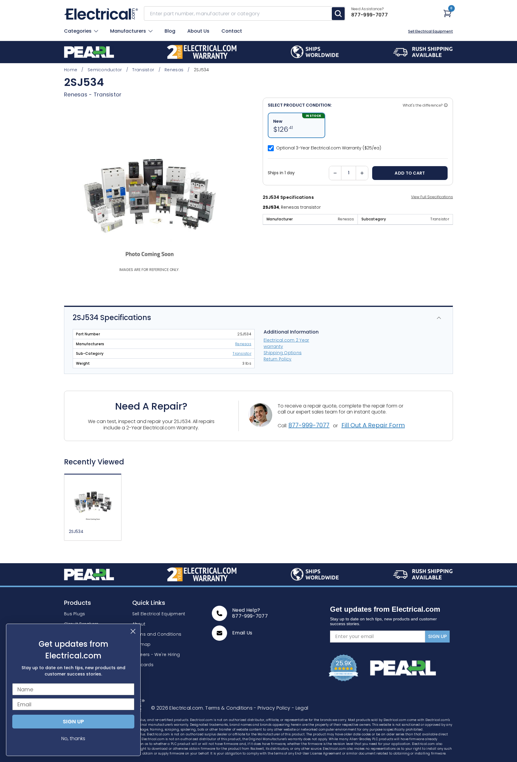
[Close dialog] (133, 631)
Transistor (108, 94)
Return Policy (277, 359)
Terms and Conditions (157, 634)
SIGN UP (437, 636)
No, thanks (73, 738)
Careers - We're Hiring (156, 655)
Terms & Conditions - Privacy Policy (248, 708)
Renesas (243, 343)
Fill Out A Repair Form (373, 425)
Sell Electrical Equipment (430, 31)
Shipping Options (283, 353)
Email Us (242, 633)
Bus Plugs (74, 614)
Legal (300, 708)
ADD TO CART (410, 173)
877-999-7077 (308, 425)
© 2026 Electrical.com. (178, 708)
